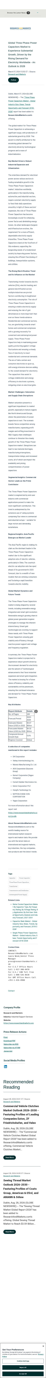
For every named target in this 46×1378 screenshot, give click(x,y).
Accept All (23, 1374)
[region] (23, 1360)
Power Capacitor (24, 878)
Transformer (13, 886)
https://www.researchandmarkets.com (19, 1023)
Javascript (8, 1051)
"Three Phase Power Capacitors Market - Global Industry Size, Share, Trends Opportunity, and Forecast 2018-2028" (21, 104)
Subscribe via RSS (11, 1044)
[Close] (43, 1346)
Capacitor (12, 878)
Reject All (23, 1367)
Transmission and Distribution (19, 890)
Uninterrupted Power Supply (18, 894)
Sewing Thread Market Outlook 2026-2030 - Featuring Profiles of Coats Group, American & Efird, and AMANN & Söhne (20, 1189)
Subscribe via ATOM (12, 1048)
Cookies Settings (23, 1361)
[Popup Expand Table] (36, 711)
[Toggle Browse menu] (37, 12)
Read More (10, 1157)
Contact (11, 991)
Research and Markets (17, 74)
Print (6, 1037)
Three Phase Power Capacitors (19, 882)
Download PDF (9, 1041)
